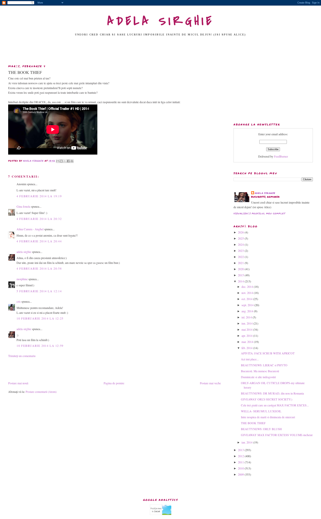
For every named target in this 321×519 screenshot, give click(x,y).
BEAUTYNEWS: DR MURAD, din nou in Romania (272, 393)
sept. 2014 (247, 305)
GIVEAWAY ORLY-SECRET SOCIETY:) (266, 399)
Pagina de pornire (114, 383)
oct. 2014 (247, 299)
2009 (241, 474)
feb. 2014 (247, 348)
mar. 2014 (247, 342)
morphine (22, 279)
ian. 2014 (247, 442)
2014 (241, 281)
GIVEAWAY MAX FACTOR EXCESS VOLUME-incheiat (276, 435)
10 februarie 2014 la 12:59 (40, 346)
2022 (241, 257)
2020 (241, 269)
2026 (241, 232)
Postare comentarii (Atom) (41, 392)
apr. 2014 (247, 336)
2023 (241, 251)
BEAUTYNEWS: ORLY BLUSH (261, 429)
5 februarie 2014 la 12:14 (39, 291)
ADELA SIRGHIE (160, 21)
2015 (241, 275)
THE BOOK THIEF (253, 423)
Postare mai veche (210, 383)
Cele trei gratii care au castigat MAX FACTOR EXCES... (275, 405)
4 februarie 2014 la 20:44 (39, 241)
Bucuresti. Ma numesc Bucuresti (260, 371)
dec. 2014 (247, 287)
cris (19, 301)
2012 (241, 456)
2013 (241, 450)
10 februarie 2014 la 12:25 (40, 318)
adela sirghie (24, 252)
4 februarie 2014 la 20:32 (39, 219)
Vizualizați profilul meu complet (259, 213)
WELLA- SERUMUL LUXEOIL (261, 411)
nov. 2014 (247, 293)
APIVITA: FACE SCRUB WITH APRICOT (268, 353)
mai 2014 (247, 329)
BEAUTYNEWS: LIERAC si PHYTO (264, 365)
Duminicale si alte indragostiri (258, 377)
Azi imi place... (250, 359)
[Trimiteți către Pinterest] (72, 161)
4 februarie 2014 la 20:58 (39, 268)
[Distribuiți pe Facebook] (68, 161)
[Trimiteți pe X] (65, 161)
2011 (241, 462)
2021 (241, 263)
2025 (241, 238)
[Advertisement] (160, 51)
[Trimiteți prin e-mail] (58, 161)
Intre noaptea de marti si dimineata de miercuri (268, 417)
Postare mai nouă (18, 383)
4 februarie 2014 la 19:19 (39, 196)
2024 (241, 244)
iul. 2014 (247, 317)
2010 (241, 468)
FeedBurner (281, 156)
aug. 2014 (247, 311)
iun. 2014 (247, 323)
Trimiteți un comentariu (21, 356)
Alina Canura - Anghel (30, 229)
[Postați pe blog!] (61, 161)
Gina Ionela (23, 206)
